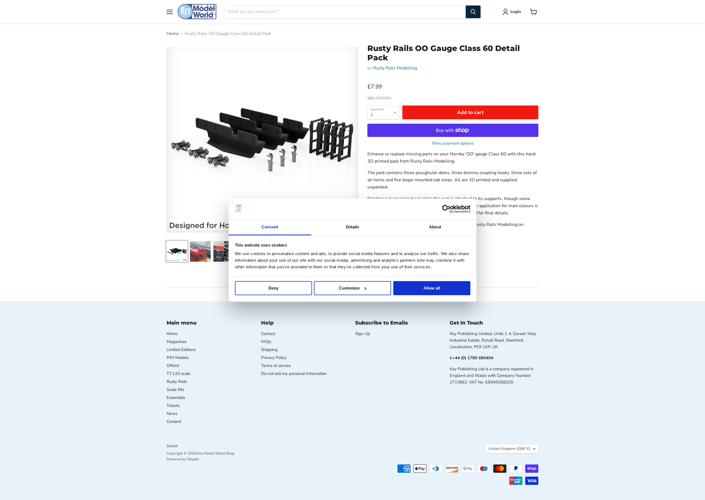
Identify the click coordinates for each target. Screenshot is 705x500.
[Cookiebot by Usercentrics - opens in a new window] (446, 209)
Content (174, 421)
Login (515, 11)
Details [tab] (352, 227)
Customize (349, 288)
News (172, 413)
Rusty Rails (177, 381)
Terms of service (276, 365)
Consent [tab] (270, 227)
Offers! (173, 365)
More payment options (453, 143)
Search (172, 446)
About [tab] (435, 227)
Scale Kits (175, 389)
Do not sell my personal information (294, 373)
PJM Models (178, 357)
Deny (273, 288)
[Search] (473, 12)
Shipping (269, 349)
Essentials (176, 397)
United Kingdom (509, 448)
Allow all (432, 288)
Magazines (176, 341)
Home (173, 33)
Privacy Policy (274, 357)
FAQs (266, 341)
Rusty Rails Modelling (395, 68)
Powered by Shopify (183, 459)
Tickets (173, 405)
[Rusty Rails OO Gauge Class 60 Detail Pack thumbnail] (177, 251)
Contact (268, 333)
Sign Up (362, 333)
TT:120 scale (178, 373)
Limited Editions (181, 349)
